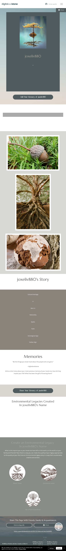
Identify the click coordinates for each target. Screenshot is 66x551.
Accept (59, 548)
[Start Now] (17, 474)
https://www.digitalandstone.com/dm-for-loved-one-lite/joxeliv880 (33, 531)
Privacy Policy (22, 549)
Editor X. (25, 543)
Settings (52, 548)
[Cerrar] (64, 548)
